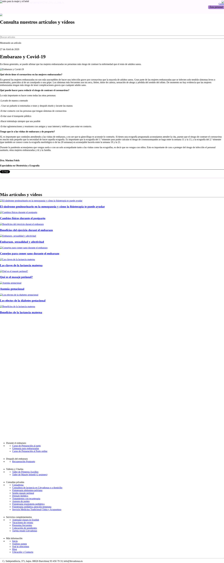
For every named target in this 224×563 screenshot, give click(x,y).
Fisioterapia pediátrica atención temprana (31, 506)
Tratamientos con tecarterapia (26, 498)
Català (221, 4)
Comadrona (17, 485)
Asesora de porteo (21, 501)
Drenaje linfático (20, 496)
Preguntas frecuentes (22, 525)
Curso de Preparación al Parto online (29, 451)
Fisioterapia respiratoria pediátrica (28, 504)
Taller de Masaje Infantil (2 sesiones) (29, 474)
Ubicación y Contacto (22, 552)
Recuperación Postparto (23, 461)
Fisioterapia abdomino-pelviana (27, 490)
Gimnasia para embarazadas (25, 448)
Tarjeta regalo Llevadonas (24, 530)
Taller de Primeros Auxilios (25, 472)
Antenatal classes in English (25, 520)
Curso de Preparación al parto (26, 445)
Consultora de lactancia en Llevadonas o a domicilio (37, 487)
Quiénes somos (19, 544)
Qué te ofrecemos (20, 546)
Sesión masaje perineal (23, 493)
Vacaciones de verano (22, 522)
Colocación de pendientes (24, 528)
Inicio (15, 541)
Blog (14, 549)
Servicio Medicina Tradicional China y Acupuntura (36, 509)
